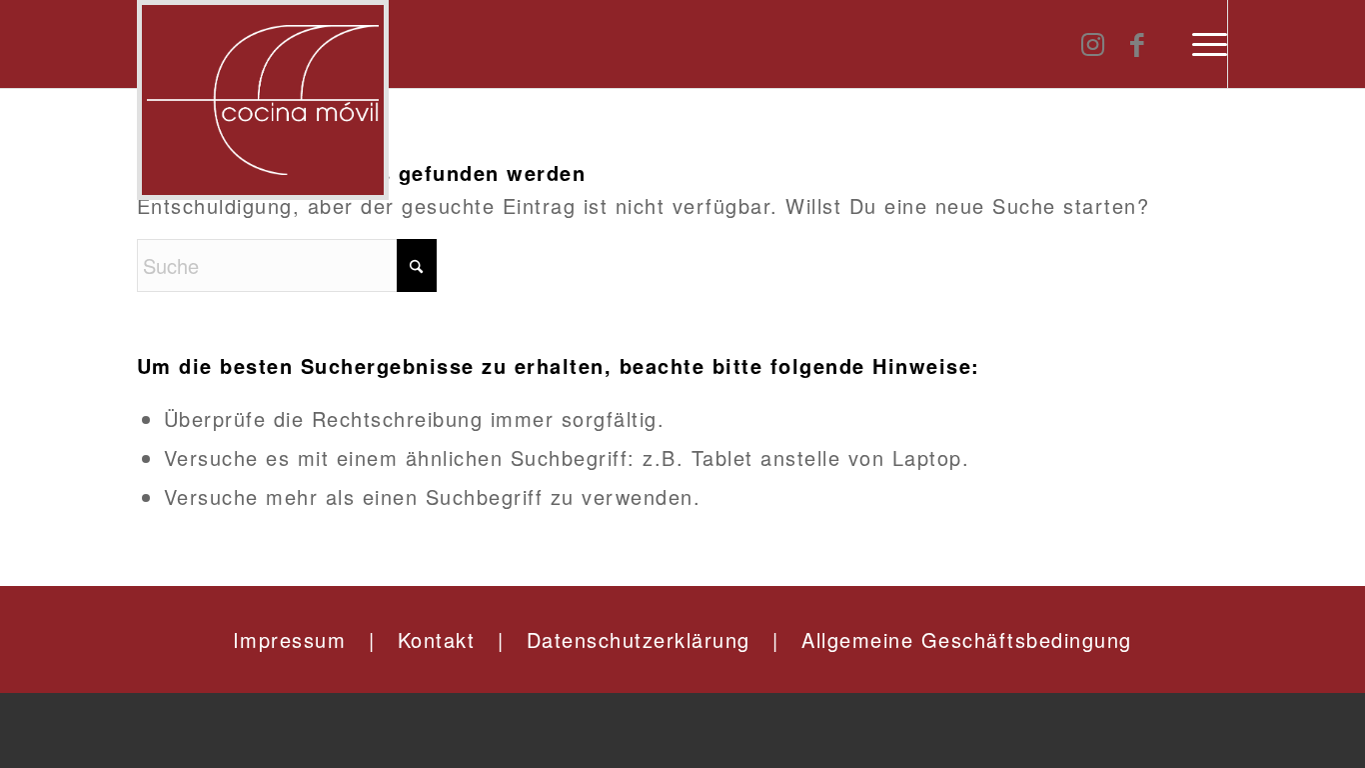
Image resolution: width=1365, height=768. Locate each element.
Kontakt (437, 639)
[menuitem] (1209, 44)
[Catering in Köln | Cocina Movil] (263, 100)
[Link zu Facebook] (1137, 43)
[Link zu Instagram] (1093, 43)
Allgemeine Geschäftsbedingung (966, 639)
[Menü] (1209, 44)
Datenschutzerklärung (638, 639)
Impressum (290, 639)
